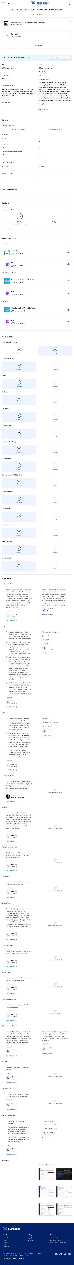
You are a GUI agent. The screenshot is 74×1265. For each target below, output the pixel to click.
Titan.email (14, 34)
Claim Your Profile (55, 1240)
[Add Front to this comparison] (68, 264)
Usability (4, 375)
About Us (5, 1238)
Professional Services (8, 525)
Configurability (6, 458)
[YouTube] (56, 1254)
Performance (6, 408)
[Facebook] (60, 1254)
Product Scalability (7, 508)
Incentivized (9, 611)
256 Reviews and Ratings (16, 24)
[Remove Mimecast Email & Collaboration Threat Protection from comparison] (70, 21)
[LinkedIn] (69, 1254)
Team (4, 1240)
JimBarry (13, 795)
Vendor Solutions (55, 1238)
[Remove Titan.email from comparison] (70, 33)
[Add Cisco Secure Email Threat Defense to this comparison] (68, 281)
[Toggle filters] (3, 4)
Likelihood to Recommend (9, 342)
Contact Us (6, 1247)
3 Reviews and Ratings (16, 36)
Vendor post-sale (7, 541)
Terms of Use (7, 1253)
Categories (30, 1238)
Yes (49, 58)
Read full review (10, 620)
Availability (5, 392)
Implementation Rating (9, 442)
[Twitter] (65, 1254)
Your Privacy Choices (35, 1253)
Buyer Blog (30, 1240)
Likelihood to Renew (8, 359)
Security (15, 1253)
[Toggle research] (9, 4)
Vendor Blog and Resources (58, 1242)
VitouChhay (14, 614)
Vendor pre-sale (6, 558)
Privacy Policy (23, 1253)
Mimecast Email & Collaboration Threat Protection (28, 22)
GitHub (64, 1034)
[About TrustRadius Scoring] (3, 68)
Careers (5, 1242)
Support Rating (6, 425)
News (4, 1244)
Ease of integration (7, 491)
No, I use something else (61, 58)
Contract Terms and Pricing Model (12, 475)
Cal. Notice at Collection (10, 1255)
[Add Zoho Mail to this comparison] (68, 252)
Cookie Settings (23, 1255)
